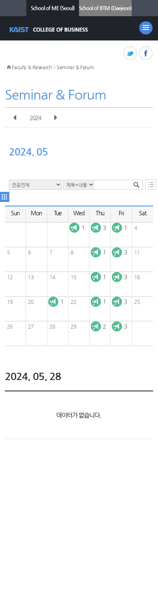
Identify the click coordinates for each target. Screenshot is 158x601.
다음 (55, 118)
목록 (150, 184)
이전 (15, 118)
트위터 (131, 54)
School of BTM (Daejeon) (105, 8)
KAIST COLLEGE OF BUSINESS (49, 29)
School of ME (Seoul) (53, 8)
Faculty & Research (32, 67)
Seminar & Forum (75, 67)
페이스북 (146, 54)
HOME (9, 67)
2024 (35, 118)
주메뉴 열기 (146, 28)
